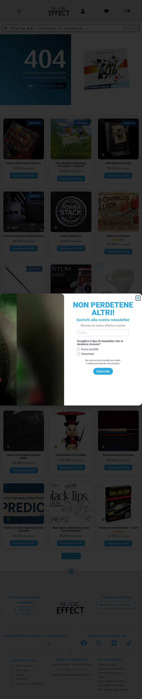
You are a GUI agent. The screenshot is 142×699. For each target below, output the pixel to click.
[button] (138, 298)
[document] (71, 349)
